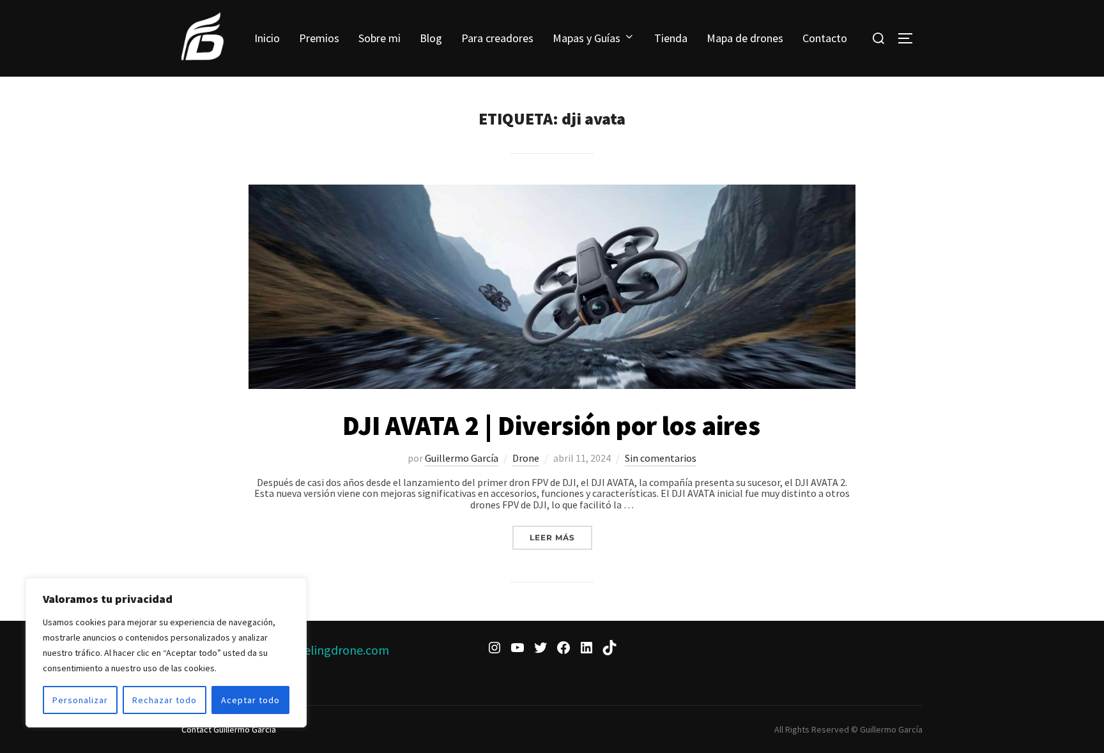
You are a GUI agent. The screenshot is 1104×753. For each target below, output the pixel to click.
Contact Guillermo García (228, 729)
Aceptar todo (250, 700)
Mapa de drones (745, 38)
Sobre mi (379, 38)
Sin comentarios (660, 458)
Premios (319, 38)
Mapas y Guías (586, 38)
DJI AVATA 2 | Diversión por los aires (551, 425)
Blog (431, 38)
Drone (525, 458)
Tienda (670, 38)
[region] (166, 652)
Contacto (824, 38)
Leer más (561, 537)
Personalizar (80, 700)
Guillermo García (461, 458)
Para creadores (497, 38)
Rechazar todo (164, 700)
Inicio (267, 38)
